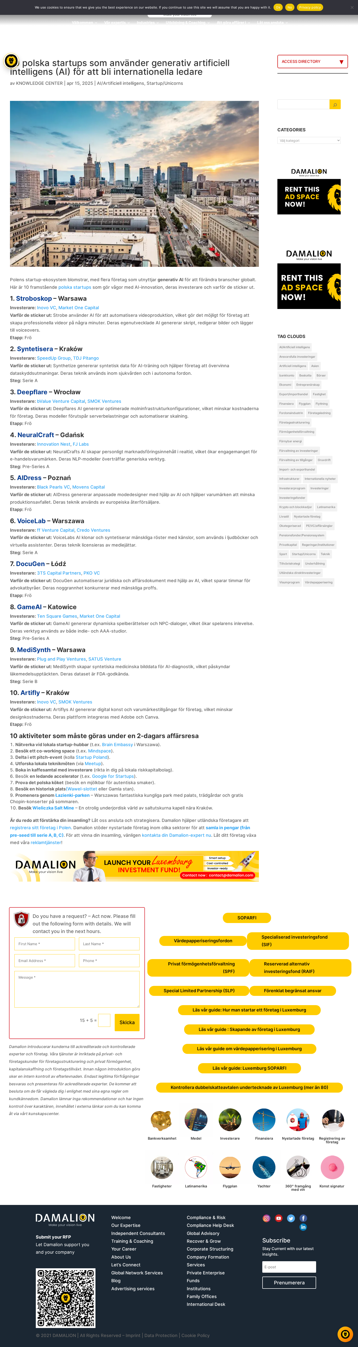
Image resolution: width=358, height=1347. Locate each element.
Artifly (30, 692)
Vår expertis (115, 23)
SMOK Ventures (104, 401)
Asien (315, 366)
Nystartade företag (307, 516)
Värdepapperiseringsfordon (203, 940)
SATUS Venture (104, 659)
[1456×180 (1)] (134, 880)
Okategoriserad (290, 526)
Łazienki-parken (72, 795)
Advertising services (133, 1288)
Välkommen (82, 23)
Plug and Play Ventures (61, 659)
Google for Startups (113, 776)
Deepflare (32, 392)
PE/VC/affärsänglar (319, 526)
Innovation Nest (53, 444)
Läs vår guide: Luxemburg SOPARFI (249, 1068)
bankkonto (286, 375)
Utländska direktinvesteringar (300, 573)
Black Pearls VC (53, 487)
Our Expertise (126, 1225)
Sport (283, 554)
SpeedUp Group (54, 358)
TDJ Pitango (86, 358)
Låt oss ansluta (270, 23)
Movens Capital (88, 487)
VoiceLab (31, 521)
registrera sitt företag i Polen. (41, 827)
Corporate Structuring (210, 1248)
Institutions (199, 1288)
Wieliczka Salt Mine (53, 807)
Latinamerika (326, 507)
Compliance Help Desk (210, 1225)
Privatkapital (288, 545)
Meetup (93, 763)
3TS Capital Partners (59, 573)
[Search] (335, 104)
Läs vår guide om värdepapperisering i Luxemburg (249, 1048)
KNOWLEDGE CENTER (39, 83)
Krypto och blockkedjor (295, 507)
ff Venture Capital (55, 530)
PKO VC (92, 573)
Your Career (123, 1248)
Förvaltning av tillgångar (296, 460)
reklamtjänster (46, 842)
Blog (116, 1280)
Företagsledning (319, 413)
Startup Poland (91, 757)
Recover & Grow (204, 1241)
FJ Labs (81, 444)
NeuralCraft (36, 435)
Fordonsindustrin (291, 413)
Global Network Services (137, 1272)
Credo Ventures (93, 530)
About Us (121, 1257)
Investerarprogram (292, 488)
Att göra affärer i (231, 23)
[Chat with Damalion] (345, 1334)
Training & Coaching (132, 1241)
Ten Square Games (57, 616)
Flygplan (305, 403)
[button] (11, 673)
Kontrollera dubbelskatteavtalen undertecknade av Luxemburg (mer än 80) (249, 1087)
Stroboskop (34, 298)
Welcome (121, 1217)
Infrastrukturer (289, 479)
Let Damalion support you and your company (62, 1244)
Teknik (325, 554)
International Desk (206, 1304)
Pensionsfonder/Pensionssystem (301, 535)
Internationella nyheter (320, 479)
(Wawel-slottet (81, 788)
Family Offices (202, 1296)
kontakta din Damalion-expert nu (176, 835)
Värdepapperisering (318, 582)
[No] (351, 7)
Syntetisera (35, 349)
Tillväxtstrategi (289, 563)
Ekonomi (285, 384)
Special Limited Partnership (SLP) (199, 990)
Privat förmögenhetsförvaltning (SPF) (201, 967)
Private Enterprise (206, 1272)
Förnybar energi (290, 441)
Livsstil (284, 516)
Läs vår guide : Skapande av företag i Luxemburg (249, 1029)
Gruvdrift (324, 460)
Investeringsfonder (292, 498)
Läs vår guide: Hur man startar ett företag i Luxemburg (249, 1009)
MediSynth (34, 650)
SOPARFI (246, 917)
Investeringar (320, 488)
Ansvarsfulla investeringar (297, 356)
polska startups (74, 287)
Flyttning (322, 403)
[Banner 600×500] (309, 296)
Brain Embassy (117, 744)
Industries (146, 23)
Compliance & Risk (206, 1217)
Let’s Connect (126, 1264)
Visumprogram (289, 582)
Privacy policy (310, 7)
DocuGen (30, 564)
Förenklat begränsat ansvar (292, 990)
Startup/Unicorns (165, 83)
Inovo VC (46, 307)
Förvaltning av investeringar (298, 450)
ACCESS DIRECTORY (301, 61)
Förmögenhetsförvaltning (296, 431)
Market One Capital (78, 307)
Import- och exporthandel (297, 469)
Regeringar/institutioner (318, 545)
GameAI (29, 607)
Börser (321, 375)
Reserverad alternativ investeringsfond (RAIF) (289, 967)
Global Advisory (203, 1233)
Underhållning (315, 563)
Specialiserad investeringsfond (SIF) (295, 940)
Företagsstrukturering (294, 422)
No (290, 7)
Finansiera (286, 403)
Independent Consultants (138, 1233)
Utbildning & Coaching (186, 23)
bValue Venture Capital (61, 401)
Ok (278, 7)
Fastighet (319, 394)
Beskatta (305, 375)
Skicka (127, 1022)
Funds (193, 1280)
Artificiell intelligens (292, 366)
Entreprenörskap (308, 384)
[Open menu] (11, 60)
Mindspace (99, 750)
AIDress (29, 477)
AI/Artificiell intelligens (120, 83)
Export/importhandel (293, 394)
